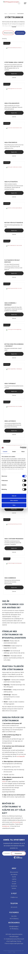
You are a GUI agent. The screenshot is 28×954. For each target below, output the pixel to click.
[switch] (24, 480)
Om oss (14, 881)
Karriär (14, 876)
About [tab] (23, 451)
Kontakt (14, 883)
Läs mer (14, 77)
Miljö (14, 952)
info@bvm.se (14, 897)
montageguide (21, 756)
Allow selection (14, 500)
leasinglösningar (18, 943)
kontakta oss (5, 826)
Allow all (14, 495)
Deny (14, 505)
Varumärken (14, 874)
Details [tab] (14, 451)
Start (5, 13)
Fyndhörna (14, 886)
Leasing (14, 879)
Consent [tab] (5, 451)
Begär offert (14, 73)
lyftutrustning (16, 822)
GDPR (9, 952)
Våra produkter (14, 872)
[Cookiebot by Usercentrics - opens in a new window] (20, 448)
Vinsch (4, 781)
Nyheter (14, 888)
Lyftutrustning (12, 13)
